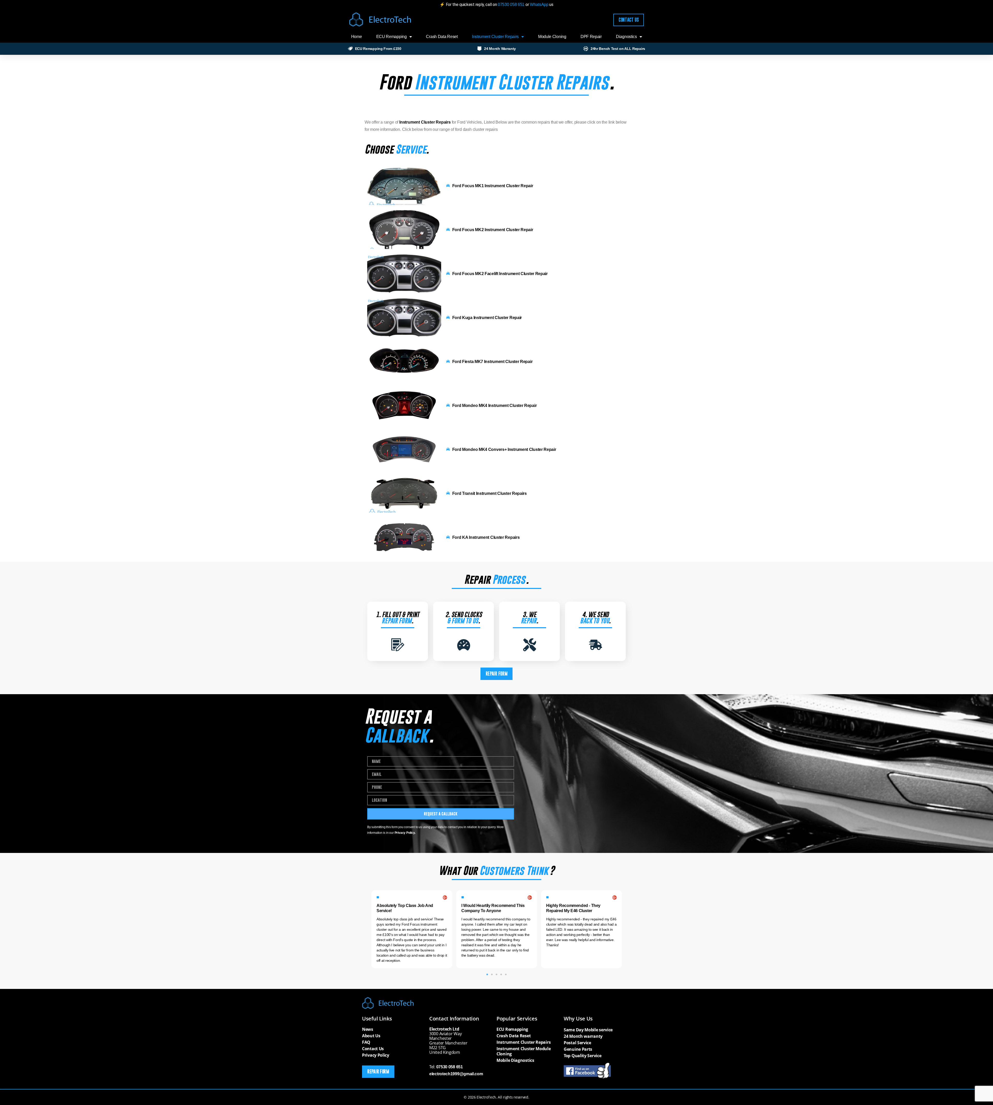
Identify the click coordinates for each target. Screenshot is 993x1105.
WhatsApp (539, 4)
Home (356, 36)
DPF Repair (591, 36)
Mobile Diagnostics (515, 1060)
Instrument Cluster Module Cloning (523, 1051)
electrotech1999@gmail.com (456, 1074)
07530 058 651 (511, 4)
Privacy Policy (375, 1055)
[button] (487, 974)
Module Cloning (552, 36)
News (367, 1029)
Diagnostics (626, 36)
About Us (371, 1035)
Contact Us (373, 1048)
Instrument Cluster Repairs (495, 36)
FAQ (366, 1042)
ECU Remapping (391, 36)
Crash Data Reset (441, 36)
